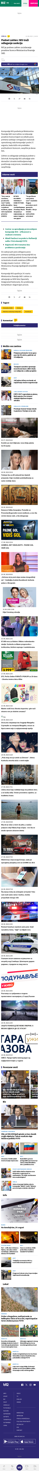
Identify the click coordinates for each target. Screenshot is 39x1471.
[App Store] (28, 1441)
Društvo (4, 1338)
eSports (6, 1417)
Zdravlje (6, 1405)
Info (4, 1393)
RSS (18, 1427)
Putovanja (7, 1408)
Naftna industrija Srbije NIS (12, 311)
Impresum (20, 1416)
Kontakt (19, 1430)
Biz (4, 1399)
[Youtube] (35, 1385)
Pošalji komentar (20, 325)
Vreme (19, 1402)
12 (17, 1233)
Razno (3, 1225)
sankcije (28, 311)
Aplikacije (20, 1424)
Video (18, 1393)
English (19, 1399)
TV (17, 1396)
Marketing (20, 1413)
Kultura (6, 1411)
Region (16, 364)
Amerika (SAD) (8, 308)
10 (9, 364)
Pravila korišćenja (23, 1418)
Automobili (7, 1422)
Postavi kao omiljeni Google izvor (15, 64)
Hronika (4, 1313)
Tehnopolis (7, 1419)
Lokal (5, 1425)
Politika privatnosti (23, 1421)
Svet (15, 378)
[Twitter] (26, 1385)
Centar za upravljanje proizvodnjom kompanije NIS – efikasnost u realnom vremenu (21, 232)
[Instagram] (31, 1385)
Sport (5, 1396)
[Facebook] (22, 1385)
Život (5, 1402)
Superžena (6, 1414)
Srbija (3, 36)
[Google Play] (11, 1441)
